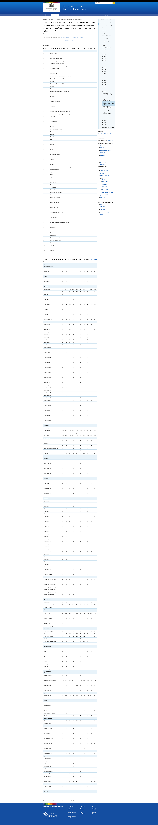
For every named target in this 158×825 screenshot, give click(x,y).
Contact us (102, 153)
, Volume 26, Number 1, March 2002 (108, 95)
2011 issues (104, 75)
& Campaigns (89, 15)
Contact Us (94, 808)
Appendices (102, 197)
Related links (102, 155)
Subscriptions (102, 209)
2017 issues (104, 64)
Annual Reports (82, 813)
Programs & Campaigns (72, 816)
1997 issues (104, 122)
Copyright (93, 813)
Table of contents (103, 161)
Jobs (80, 808)
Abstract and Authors (104, 170)
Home (44, 17)
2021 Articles (104, 56)
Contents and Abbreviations (105, 169)
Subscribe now (104, 33)
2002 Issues (102, 207)
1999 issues (104, 118)
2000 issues (104, 116)
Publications (102, 152)
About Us (69, 813)
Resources (99, 15)
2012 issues (104, 73)
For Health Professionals (72, 812)
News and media (80, 15)
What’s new (102, 145)
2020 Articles (104, 58)
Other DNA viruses (105, 187)
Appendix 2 (72, 40)
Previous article (103, 162)
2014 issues (104, 69)
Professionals (64, 15)
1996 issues (104, 124)
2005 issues (104, 86)
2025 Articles (104, 49)
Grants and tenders (83, 811)
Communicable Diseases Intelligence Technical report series (108, 127)
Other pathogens (105, 194)
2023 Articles (104, 52)
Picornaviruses (105, 189)
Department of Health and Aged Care (50, 814)
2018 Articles (104, 62)
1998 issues (104, 120)
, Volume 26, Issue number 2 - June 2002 (108, 99)
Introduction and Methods (104, 172)
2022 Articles (104, 54)
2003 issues (104, 89)
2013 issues (104, 71)
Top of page (94, 259)
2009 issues (104, 78)
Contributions (102, 211)
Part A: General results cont (105, 175)
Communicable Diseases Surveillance (77, 17)
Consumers (54, 15)
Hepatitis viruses (105, 181)
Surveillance (102, 149)
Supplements (104, 45)
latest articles (106, 36)
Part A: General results (104, 173)
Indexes (101, 204)
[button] (154, 823)
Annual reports (104, 43)
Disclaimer (102, 214)
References (102, 199)
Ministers (48, 15)
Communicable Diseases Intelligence (65, 17)
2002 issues (58, 19)
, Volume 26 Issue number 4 (108, 107)
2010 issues (104, 76)
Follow (92, 2)
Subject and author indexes (106, 47)
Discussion (102, 195)
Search (107, 29)
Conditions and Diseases (55, 17)
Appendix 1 (67, 40)
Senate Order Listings (95, 814)
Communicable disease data (105, 150)
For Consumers (70, 811)
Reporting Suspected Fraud (84, 814)
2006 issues (104, 84)
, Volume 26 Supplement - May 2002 (107, 112)
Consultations (82, 809)
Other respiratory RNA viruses (107, 192)
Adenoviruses (104, 184)
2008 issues (104, 80)
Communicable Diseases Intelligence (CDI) (49, 19)
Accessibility (94, 809)
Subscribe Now (110, 140)
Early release (106, 39)
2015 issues (104, 67)
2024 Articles (104, 51)
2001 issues (104, 115)
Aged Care (107, 15)
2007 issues (104, 82)
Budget (81, 812)
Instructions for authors (106, 41)
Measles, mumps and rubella (107, 179)
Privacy (93, 811)
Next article (102, 164)
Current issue (102, 206)
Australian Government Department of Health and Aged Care (51, 7)
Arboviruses (104, 183)
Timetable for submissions (105, 212)
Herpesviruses (105, 186)
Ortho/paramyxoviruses (106, 191)
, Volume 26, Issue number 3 (71, 19)
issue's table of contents (72, 37)
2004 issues (104, 88)
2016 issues (104, 65)
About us (73, 15)
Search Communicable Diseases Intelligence (106, 133)
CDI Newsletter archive (106, 32)
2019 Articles (104, 60)
